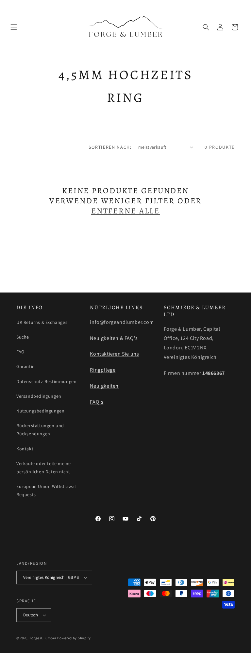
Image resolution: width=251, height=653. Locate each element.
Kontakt (24, 449)
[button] (14, 27)
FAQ (20, 352)
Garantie (25, 366)
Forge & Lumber (43, 638)
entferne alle (125, 211)
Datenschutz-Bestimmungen (46, 381)
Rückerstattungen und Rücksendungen (40, 430)
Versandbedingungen (38, 396)
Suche (22, 337)
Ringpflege (102, 369)
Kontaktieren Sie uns (114, 353)
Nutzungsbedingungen (40, 411)
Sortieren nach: (110, 147)
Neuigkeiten (104, 385)
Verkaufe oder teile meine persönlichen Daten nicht (43, 467)
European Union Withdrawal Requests (46, 490)
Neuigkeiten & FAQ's (114, 338)
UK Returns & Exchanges (41, 322)
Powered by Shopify (74, 638)
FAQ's (96, 401)
